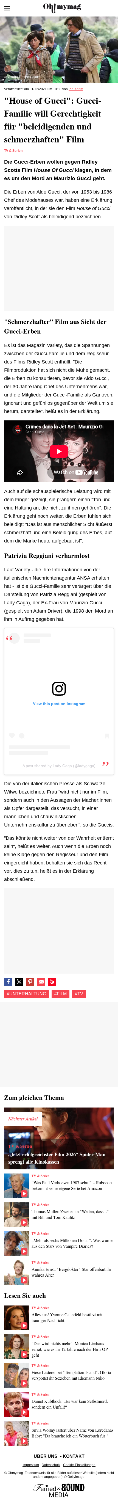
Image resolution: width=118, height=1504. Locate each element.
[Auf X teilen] (19, 982)
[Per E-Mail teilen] (41, 982)
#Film (60, 993)
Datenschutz (51, 1465)
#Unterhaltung (26, 993)
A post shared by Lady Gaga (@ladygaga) (59, 766)
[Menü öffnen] (7, 8)
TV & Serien (13, 151)
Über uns (45, 1456)
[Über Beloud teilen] (52, 982)
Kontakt (74, 1456)
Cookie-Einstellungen (79, 1465)
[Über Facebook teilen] (8, 982)
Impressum (31, 1465)
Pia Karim (76, 89)
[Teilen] (30, 982)
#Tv (79, 993)
